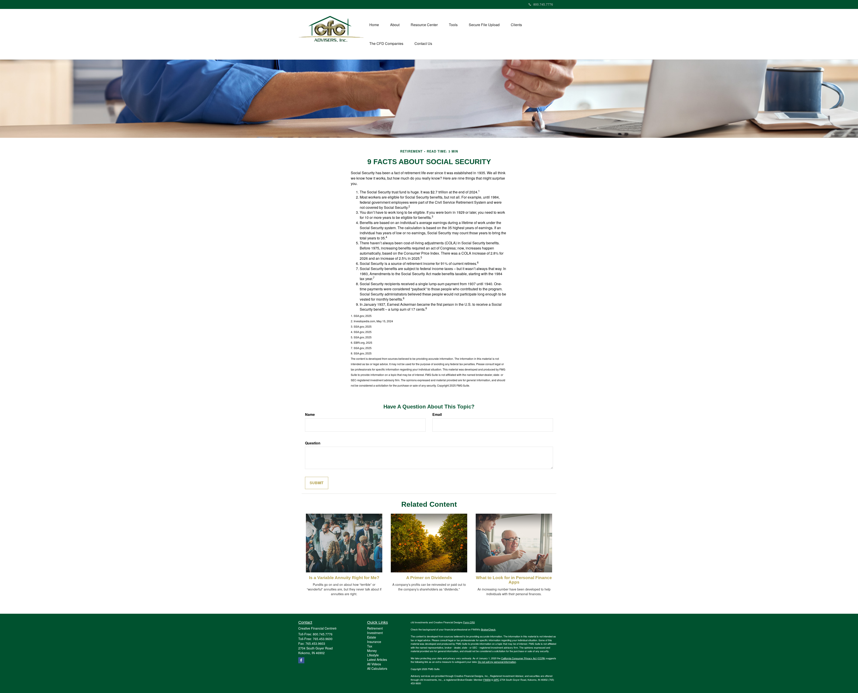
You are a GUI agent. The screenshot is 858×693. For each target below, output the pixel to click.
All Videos (374, 664)
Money (372, 650)
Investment (375, 632)
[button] (395, 24)
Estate (371, 637)
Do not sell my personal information (497, 662)
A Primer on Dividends (429, 577)
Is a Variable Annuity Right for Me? (344, 577)
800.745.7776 (543, 4)
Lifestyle (373, 655)
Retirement (375, 628)
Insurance (374, 641)
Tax (369, 646)
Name (310, 414)
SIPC (496, 679)
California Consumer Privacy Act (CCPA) (523, 658)
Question (312, 443)
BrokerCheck (488, 629)
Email (437, 414)
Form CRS (469, 622)
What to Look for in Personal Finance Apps (514, 580)
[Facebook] (306, 4)
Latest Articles (377, 659)
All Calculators (377, 668)
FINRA (487, 679)
